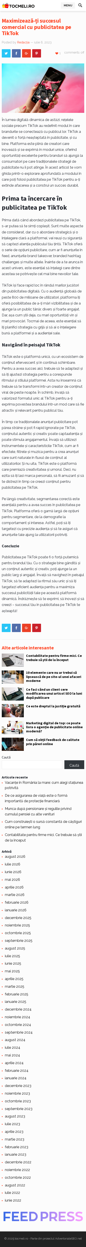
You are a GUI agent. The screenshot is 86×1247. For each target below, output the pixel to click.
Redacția (23, 42)
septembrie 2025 (18, 941)
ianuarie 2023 (15, 1154)
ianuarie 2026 (15, 910)
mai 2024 (12, 1055)
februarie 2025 (16, 994)
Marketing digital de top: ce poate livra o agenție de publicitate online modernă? (54, 727)
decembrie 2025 (18, 918)
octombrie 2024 (18, 1025)
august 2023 (15, 1116)
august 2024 (15, 1040)
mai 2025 (12, 971)
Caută (6, 757)
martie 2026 (14, 895)
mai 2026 (12, 880)
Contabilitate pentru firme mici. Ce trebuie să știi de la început (54, 657)
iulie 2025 (12, 956)
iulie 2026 (12, 864)
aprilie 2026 (14, 887)
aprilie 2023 (14, 1132)
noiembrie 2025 (17, 925)
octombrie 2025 (18, 933)
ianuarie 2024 (15, 1078)
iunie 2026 (13, 872)
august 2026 (15, 856)
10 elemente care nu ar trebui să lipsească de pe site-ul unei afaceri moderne (53, 676)
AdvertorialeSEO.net (68, 1238)
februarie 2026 (16, 902)
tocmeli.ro (21, 1238)
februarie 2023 (16, 1147)
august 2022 (15, 1185)
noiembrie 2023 (17, 1093)
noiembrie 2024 (17, 1017)
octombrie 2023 (18, 1101)
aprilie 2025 (14, 979)
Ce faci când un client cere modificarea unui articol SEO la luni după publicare (54, 693)
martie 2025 (14, 986)
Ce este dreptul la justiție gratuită (53, 706)
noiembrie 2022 (17, 1170)
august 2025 (15, 948)
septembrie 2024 (19, 1032)
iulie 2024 (12, 1047)
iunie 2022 (13, 1200)
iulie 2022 (12, 1193)
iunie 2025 (13, 963)
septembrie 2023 (18, 1109)
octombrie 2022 (18, 1177)
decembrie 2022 (18, 1162)
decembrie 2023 (18, 1086)
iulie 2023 (12, 1124)
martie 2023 (14, 1139)
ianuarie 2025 (15, 1002)
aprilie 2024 (14, 1063)
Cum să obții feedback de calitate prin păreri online (52, 741)
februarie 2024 (16, 1071)
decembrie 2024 (18, 1009)
